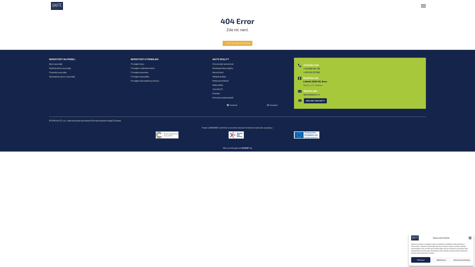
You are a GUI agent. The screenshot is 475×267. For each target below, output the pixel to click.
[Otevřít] (423, 5)
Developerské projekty (222, 68)
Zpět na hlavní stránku (238, 43)
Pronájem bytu (137, 64)
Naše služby (217, 85)
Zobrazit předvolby (461, 260)
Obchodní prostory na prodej (62, 76)
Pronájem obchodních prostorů (145, 80)
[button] (470, 238)
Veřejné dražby (219, 76)
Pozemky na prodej (57, 72)
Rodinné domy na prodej (60, 68)
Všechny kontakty (315, 101)
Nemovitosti (218, 72)
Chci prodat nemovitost (223, 64)
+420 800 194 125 (311, 68)
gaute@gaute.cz (312, 94)
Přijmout (421, 260)
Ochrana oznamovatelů (222, 97)
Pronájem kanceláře (140, 76)
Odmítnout (441, 260)
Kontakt (216, 93)
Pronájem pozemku (139, 72)
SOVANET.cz (247, 148)
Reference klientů (220, 80)
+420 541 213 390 (311, 72)
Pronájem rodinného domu (142, 68)
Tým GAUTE (217, 89)
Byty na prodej (55, 64)
